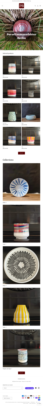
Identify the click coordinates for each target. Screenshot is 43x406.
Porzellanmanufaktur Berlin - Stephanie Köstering (15, 402)
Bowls (4, 202)
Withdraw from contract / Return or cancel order (21, 381)
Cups (4, 244)
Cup (3, 75)
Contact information (32, 403)
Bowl (22, 123)
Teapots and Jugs (7, 368)
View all (21, 153)
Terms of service (25, 403)
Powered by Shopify (27, 402)
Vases (4, 327)
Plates (4, 285)
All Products (21, 43)
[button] (2, 6)
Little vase (4, 123)
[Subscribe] (21, 388)
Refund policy (33, 402)
